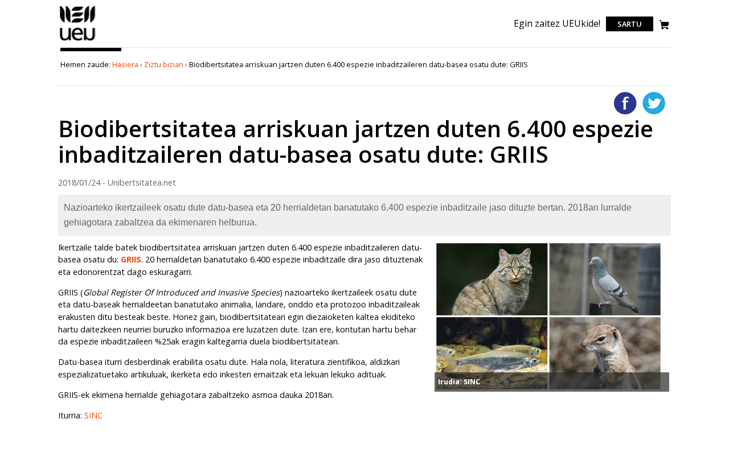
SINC (93, 415)
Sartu (629, 24)
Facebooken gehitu (625, 103)
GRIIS (131, 259)
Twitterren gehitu (653, 103)
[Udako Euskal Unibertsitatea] (78, 40)
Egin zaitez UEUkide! (557, 23)
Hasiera (125, 64)
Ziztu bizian (163, 64)
